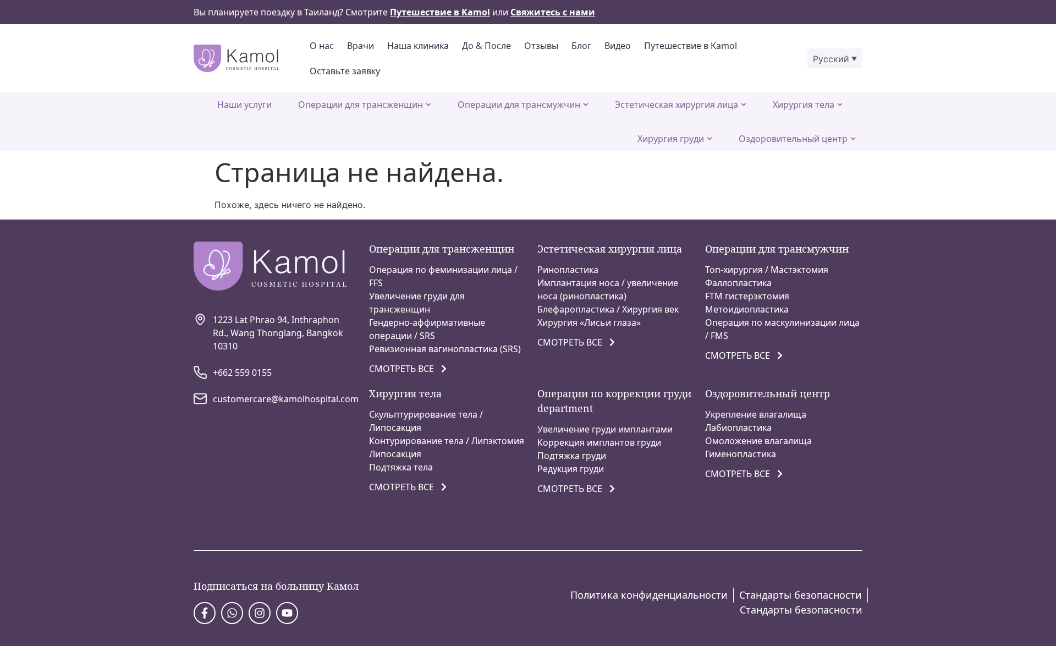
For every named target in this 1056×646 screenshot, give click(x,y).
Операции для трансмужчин (777, 248)
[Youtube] (287, 613)
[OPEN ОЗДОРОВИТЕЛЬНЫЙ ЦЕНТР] (853, 138)
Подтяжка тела (401, 467)
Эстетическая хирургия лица (609, 248)
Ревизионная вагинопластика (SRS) (445, 349)
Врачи (360, 46)
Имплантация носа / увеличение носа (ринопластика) (607, 289)
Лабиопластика (738, 427)
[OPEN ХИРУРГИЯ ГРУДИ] (709, 138)
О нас (322, 46)
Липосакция (395, 454)
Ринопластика (567, 270)
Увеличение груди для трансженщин (417, 302)
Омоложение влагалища (758, 441)
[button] (834, 58)
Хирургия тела (405, 393)
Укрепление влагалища (755, 414)
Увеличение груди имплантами (605, 429)
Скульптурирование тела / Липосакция (426, 421)
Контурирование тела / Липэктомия (446, 441)
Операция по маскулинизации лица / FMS (782, 329)
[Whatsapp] (232, 613)
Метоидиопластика (747, 309)
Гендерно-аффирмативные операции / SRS (427, 329)
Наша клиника (418, 46)
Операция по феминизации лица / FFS (443, 276)
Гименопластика (740, 454)
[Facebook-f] (205, 613)
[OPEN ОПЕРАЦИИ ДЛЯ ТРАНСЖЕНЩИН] (428, 104)
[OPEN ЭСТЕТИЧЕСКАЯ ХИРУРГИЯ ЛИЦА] (743, 104)
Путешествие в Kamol (690, 46)
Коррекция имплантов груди (599, 442)
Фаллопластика (738, 283)
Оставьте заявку (345, 71)
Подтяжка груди (571, 456)
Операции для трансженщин (441, 248)
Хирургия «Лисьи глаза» (589, 322)
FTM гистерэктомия (747, 296)
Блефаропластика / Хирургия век (608, 309)
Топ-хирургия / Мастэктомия (766, 270)
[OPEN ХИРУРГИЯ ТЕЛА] (840, 104)
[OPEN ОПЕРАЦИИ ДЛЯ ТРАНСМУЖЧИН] (585, 104)
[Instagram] (260, 613)
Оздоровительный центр (767, 393)
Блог (581, 46)
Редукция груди (570, 469)
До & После (486, 46)
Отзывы (541, 46)
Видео (617, 46)
